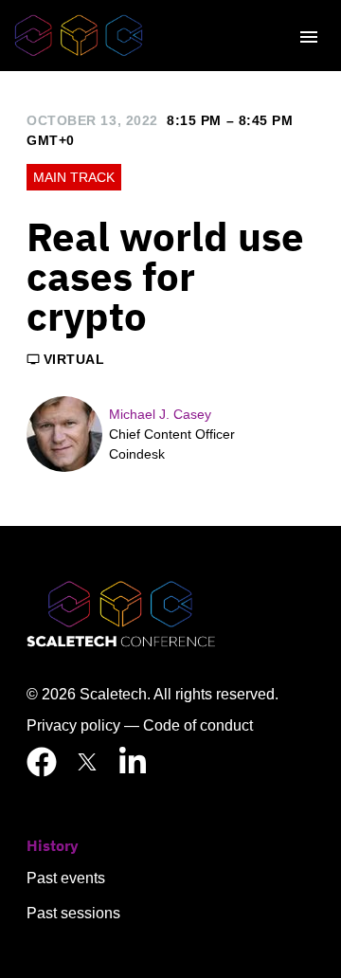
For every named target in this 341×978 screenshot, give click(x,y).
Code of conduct (198, 725)
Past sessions (73, 913)
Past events (66, 878)
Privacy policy (73, 725)
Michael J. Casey (160, 414)
